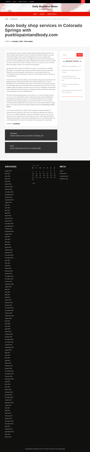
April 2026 (7, 181)
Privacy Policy (22, 1)
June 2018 (7, 384)
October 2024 (8, 229)
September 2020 (9, 316)
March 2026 (8, 184)
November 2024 (9, 226)
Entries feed (63, 173)
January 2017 (8, 418)
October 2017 (8, 400)
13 (44, 174)
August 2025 (8, 202)
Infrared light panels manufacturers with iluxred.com (72, 91)
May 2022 (7, 263)
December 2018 (9, 371)
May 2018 (7, 387)
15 (51, 174)
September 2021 (9, 284)
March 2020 (8, 331)
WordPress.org (64, 179)
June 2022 (7, 260)
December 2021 (9, 276)
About (15, 1)
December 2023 (9, 255)
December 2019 (9, 339)
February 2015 (9, 429)
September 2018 (9, 379)
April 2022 (7, 266)
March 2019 (8, 363)
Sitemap (31, 1)
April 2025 (7, 213)
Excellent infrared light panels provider (70, 85)
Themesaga (61, 449)
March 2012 (8, 437)
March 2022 (8, 268)
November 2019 (9, 342)
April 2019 (7, 360)
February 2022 (9, 271)
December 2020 (9, 308)
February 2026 (9, 186)
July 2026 (7, 173)
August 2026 (8, 171)
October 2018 (8, 376)
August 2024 (8, 234)
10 (33, 174)
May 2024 (7, 242)
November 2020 (9, 310)
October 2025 (8, 197)
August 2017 (8, 405)
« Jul (33, 183)
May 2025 (7, 210)
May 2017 (7, 408)
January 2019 (8, 368)
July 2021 (7, 289)
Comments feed (64, 176)
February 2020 (9, 334)
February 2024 (9, 250)
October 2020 (8, 313)
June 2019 (7, 355)
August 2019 (8, 350)
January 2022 (8, 273)
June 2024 (7, 239)
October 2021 (8, 281)
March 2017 (8, 413)
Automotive (16, 124)
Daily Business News (45, 6)
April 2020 (7, 329)
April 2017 (7, 410)
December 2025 (9, 192)
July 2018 (7, 381)
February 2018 (9, 392)
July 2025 (7, 205)
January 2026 (8, 189)
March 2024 (8, 247)
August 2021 (8, 287)
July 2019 (7, 352)
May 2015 (7, 426)
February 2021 (9, 302)
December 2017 (9, 397)
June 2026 (7, 176)
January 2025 (8, 221)
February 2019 (9, 366)
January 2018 (8, 395)
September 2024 (9, 231)
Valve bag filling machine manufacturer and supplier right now (71, 78)
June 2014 (7, 434)
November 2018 (9, 374)
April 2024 (7, 244)
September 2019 (9, 347)
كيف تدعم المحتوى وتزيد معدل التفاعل (71, 66)
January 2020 (8, 337)
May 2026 (7, 179)
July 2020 (7, 321)
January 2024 (8, 252)
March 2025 (8, 215)
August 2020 (8, 318)
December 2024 (9, 223)
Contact (8, 1)
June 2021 (7, 292)
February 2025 (9, 218)
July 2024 (7, 237)
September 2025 (9, 200)
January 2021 (8, 305)
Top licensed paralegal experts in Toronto (71, 71)
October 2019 (8, 345)
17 (33, 175)
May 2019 (7, 358)
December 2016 (9, 421)
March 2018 (8, 389)
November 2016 (9, 424)
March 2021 (8, 300)
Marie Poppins (28, 41)
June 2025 (7, 208)
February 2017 (9, 416)
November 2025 (9, 194)
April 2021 (7, 297)
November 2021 (9, 279)
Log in (61, 171)
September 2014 (9, 431)
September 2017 (9, 402)
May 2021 (7, 294)
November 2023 (9, 258)
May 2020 (7, 326)
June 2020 (7, 323)
